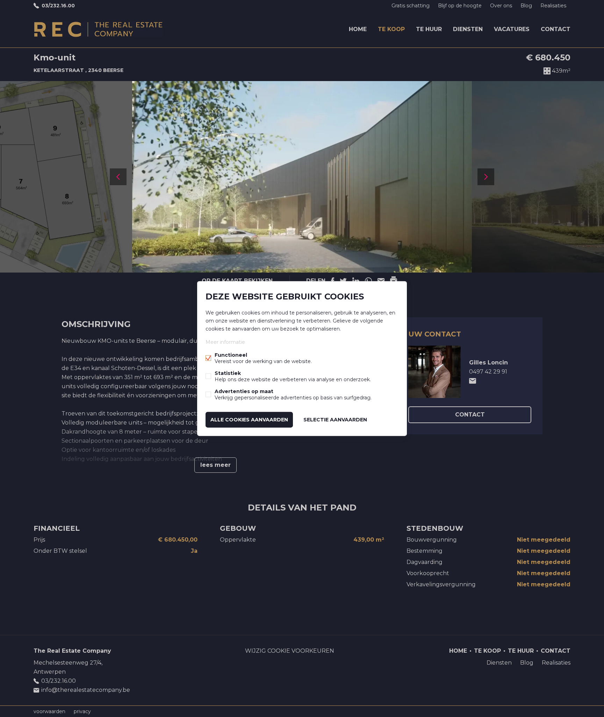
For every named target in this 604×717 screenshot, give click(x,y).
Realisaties (553, 5)
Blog (526, 5)
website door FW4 (335, 711)
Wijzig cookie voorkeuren (289, 650)
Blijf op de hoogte (460, 5)
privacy (82, 711)
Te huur (429, 29)
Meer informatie (225, 342)
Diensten (468, 29)
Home (358, 29)
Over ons (501, 5)
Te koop (391, 29)
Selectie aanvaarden (335, 420)
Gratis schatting (410, 5)
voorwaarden (49, 711)
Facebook (536, 678)
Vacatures (512, 29)
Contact (555, 29)
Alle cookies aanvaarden (249, 420)
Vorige (118, 176)
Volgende (485, 176)
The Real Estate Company (72, 650)
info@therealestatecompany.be (85, 690)
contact (470, 414)
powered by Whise (294, 711)
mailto (472, 380)
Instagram (564, 678)
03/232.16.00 (58, 5)
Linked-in (550, 678)
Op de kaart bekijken (237, 280)
